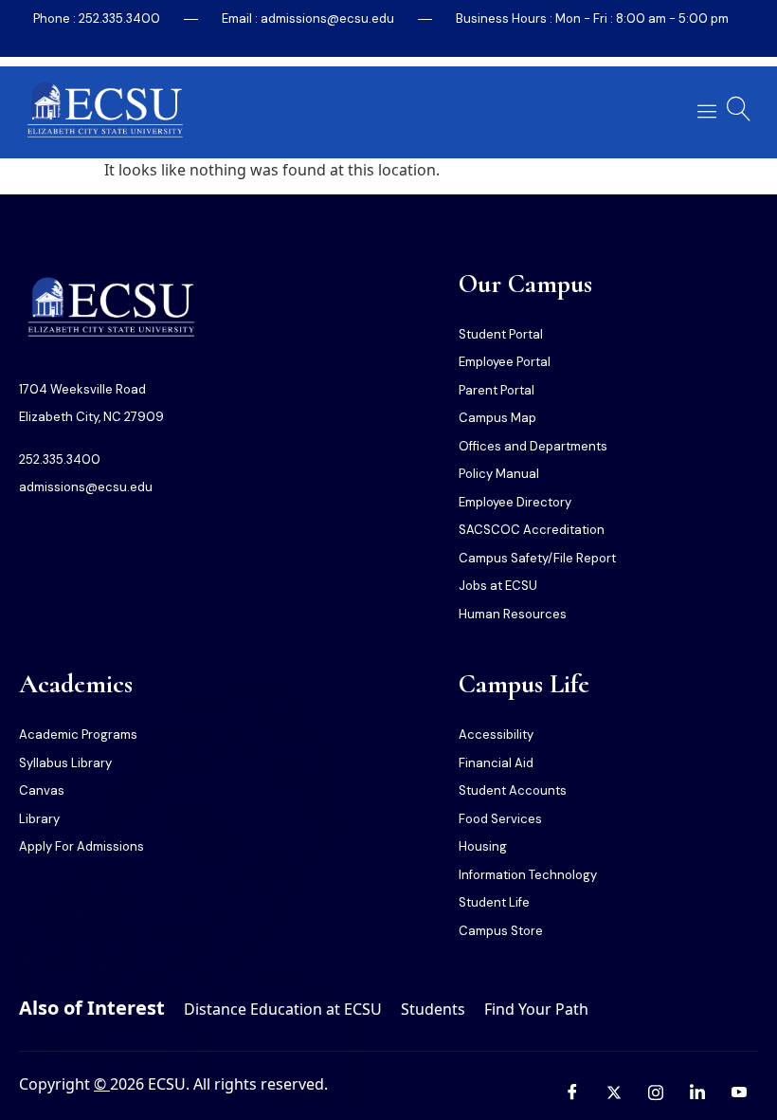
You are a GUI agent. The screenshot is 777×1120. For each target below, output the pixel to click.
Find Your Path (536, 1009)
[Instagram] (655, 1091)
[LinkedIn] (697, 1091)
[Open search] (739, 109)
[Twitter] (614, 1091)
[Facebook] (572, 1091)
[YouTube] (739, 1091)
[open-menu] (703, 111)
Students (433, 1009)
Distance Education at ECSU (283, 1009)
